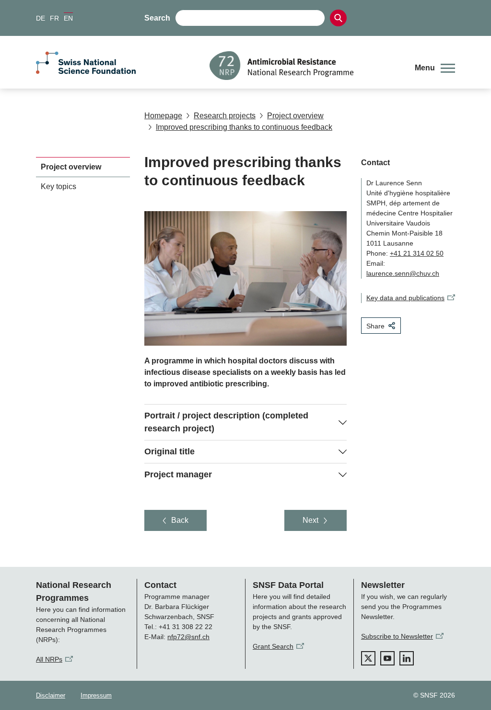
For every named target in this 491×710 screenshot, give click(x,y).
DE (40, 18)
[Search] (338, 18)
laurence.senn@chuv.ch (402, 273)
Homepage (163, 116)
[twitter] (368, 658)
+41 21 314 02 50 (417, 253)
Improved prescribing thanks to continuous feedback (244, 127)
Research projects (225, 116)
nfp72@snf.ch (188, 637)
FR (54, 18)
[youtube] (387, 658)
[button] (435, 68)
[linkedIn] (406, 658)
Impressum (96, 695)
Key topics (58, 186)
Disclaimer (50, 695)
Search (157, 18)
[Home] (305, 65)
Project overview (295, 116)
